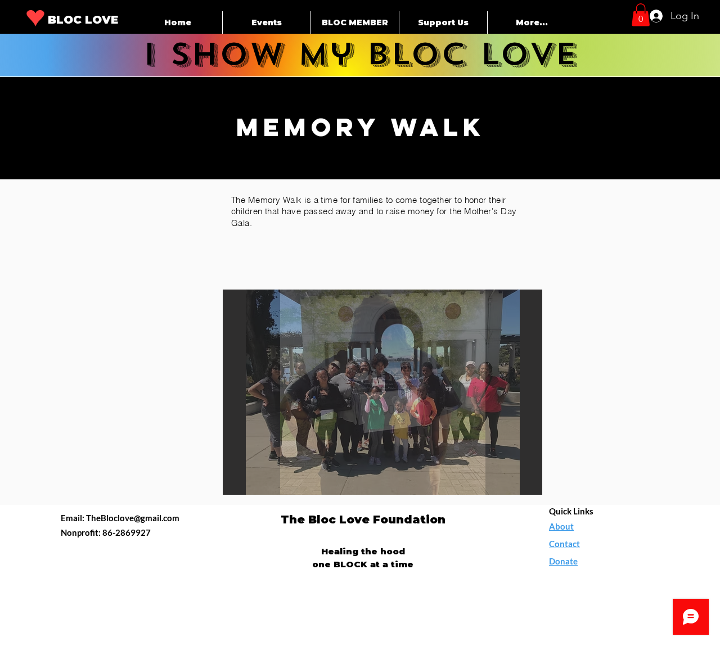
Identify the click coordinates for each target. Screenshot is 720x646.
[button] (640, 14)
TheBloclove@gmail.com (132, 518)
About (561, 526)
